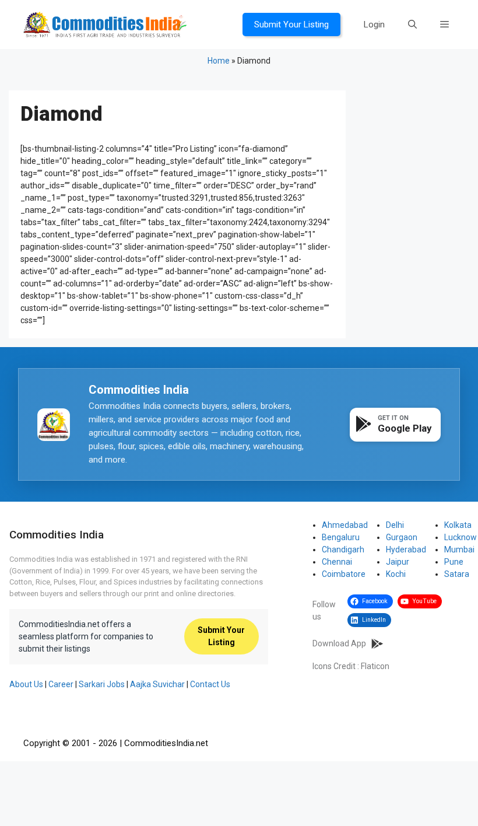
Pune (453, 561)
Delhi (395, 525)
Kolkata (458, 525)
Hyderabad (406, 549)
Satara (456, 574)
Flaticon (375, 666)
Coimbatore (343, 574)
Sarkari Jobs (102, 684)
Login (374, 24)
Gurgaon (401, 537)
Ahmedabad (345, 525)
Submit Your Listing (291, 24)
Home (219, 60)
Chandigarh (343, 549)
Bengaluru (341, 537)
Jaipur (397, 561)
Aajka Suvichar (157, 684)
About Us (26, 684)
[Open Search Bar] (412, 24)
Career (60, 684)
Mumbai (459, 549)
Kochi (396, 574)
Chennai (337, 561)
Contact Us (210, 684)
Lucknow (460, 537)
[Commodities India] (105, 24)
